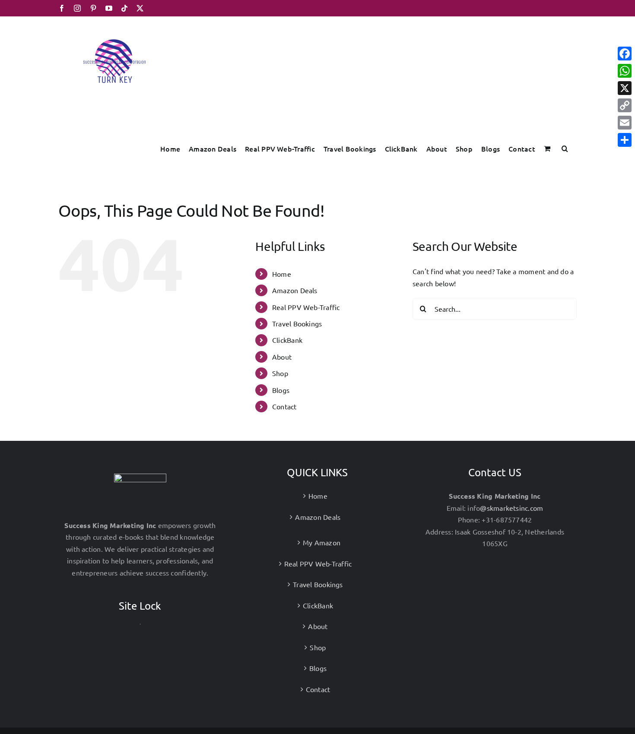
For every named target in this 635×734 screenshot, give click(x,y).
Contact (284, 406)
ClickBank (287, 339)
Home (281, 273)
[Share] (624, 140)
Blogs (280, 390)
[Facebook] (624, 53)
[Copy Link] (624, 105)
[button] (565, 148)
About (282, 356)
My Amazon (321, 542)
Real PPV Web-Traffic (306, 307)
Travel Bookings (297, 323)
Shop (280, 373)
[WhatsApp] (624, 70)
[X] (624, 88)
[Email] (624, 122)
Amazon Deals (295, 290)
